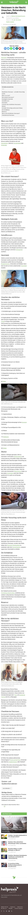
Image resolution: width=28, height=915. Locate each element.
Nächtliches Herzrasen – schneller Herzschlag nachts (13, 92)
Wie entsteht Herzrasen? (8, 97)
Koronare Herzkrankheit (13, 545)
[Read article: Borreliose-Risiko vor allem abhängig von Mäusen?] (4, 850)
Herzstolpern (4, 143)
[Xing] (17, 48)
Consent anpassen (19, 908)
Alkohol (3, 106)
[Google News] (22, 48)
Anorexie (24, 422)
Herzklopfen (10, 473)
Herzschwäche (16, 547)
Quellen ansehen (10, 22)
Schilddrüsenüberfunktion (8, 593)
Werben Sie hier (4, 907)
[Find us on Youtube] (9, 911)
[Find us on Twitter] (3, 911)
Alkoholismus (17, 471)
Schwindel (4, 145)
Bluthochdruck (18, 456)
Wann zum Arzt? (6, 95)
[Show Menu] (2, 2)
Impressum (12, 907)
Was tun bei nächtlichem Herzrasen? (11, 113)
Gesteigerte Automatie (7, 99)
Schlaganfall (19, 249)
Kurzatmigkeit (17, 143)
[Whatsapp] (11, 48)
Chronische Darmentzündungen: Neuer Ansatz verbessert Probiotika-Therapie (12, 828)
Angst (2, 321)
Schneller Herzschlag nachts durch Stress (12, 108)
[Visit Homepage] (14, 2)
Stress (4, 448)
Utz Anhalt (16, 20)
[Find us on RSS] (11, 911)
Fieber (4, 381)
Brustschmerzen (5, 264)
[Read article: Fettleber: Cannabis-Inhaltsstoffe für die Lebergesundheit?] (4, 837)
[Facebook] (5, 48)
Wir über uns (4, 908)
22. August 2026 (12, 838)
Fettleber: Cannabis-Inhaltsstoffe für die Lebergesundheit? (17, 835)
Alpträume (6, 437)
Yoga (15, 695)
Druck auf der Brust (15, 760)
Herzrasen (4, 57)
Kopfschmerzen (13, 762)
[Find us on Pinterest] (6, 911)
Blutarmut (4, 111)
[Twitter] (8, 48)
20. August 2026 (12, 860)
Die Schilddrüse (6, 110)
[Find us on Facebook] (1, 911)
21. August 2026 (12, 845)
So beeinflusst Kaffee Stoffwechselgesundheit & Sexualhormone (15, 865)
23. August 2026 (6, 831)
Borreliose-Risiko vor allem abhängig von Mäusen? (15, 849)
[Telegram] (14, 48)
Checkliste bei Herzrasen (8, 115)
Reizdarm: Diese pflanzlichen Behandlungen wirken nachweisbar (17, 842)
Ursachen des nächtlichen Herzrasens (11, 104)
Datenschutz (20, 907)
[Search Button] (26, 2)
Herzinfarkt (4, 102)
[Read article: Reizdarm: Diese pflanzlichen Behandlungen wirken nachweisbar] (4, 843)
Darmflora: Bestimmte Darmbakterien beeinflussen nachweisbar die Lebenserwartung (17, 857)
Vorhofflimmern (5, 101)
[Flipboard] (20, 48)
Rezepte (10, 908)
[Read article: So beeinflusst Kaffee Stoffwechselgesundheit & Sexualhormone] (4, 865)
